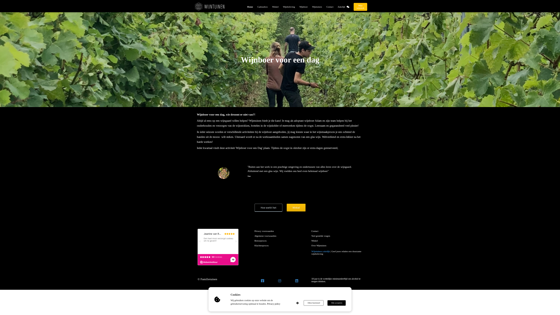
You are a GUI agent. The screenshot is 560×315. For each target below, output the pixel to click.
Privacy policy (273, 304)
